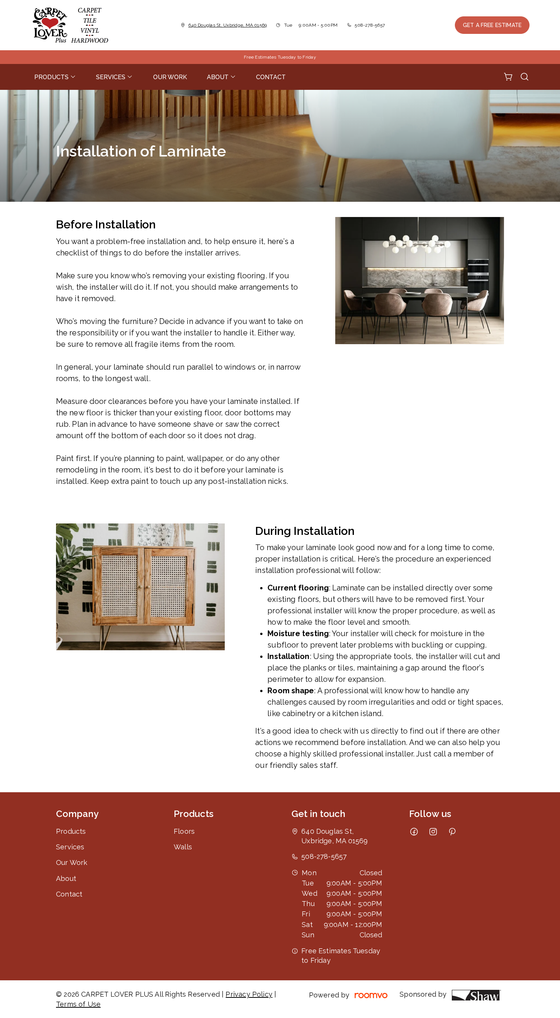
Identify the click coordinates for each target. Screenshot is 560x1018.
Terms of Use (78, 1004)
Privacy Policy (249, 994)
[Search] (525, 77)
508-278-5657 (370, 25)
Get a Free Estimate (492, 25)
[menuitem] (55, 77)
